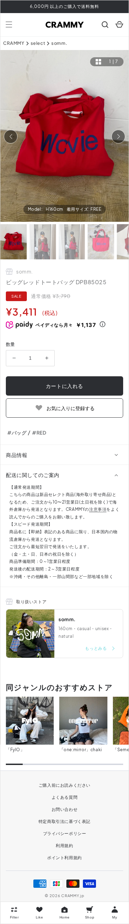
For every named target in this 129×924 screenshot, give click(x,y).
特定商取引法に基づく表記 (64, 821)
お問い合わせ (65, 809)
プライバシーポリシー (64, 833)
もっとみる (96, 648)
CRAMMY (13, 43)
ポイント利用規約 (64, 857)
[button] (9, 24)
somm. (59, 43)
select (38, 43)
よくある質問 (65, 797)
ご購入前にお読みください (64, 785)
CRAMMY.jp (72, 895)
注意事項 (97, 509)
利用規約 (64, 845)
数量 (10, 344)
